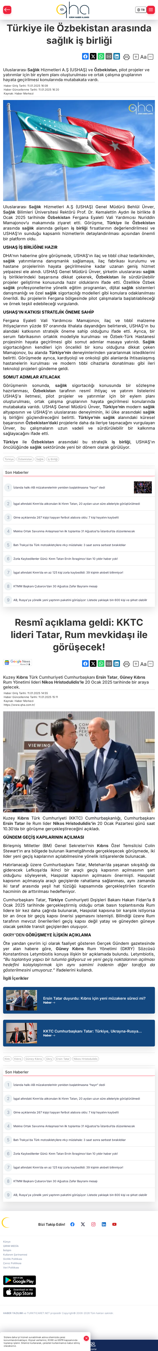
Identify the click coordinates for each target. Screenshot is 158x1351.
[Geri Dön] (7, 10)
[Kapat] (86, 1338)
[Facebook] (72, 1224)
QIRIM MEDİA (11, 1246)
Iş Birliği (53, 459)
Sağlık (33, 69)
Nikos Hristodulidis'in (74, 823)
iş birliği (79, 228)
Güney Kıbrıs (34, 1058)
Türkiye (114, 222)
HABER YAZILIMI (13, 1313)
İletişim (7, 1250)
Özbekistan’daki (42, 422)
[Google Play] (79, 1280)
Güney (127, 677)
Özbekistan (105, 69)
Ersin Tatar (106, 677)
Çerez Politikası (12, 1263)
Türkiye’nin (60, 352)
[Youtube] (114, 1224)
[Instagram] (93, 1224)
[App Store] (79, 1292)
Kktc (7, 1058)
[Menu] (151, 10)
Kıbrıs (22, 677)
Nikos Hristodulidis (86, 1058)
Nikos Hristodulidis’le (63, 682)
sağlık (28, 228)
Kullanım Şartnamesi (15, 1254)
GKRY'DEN (13, 934)
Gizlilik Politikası (12, 1258)
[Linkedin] (104, 1224)
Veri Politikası (11, 1267)
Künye (6, 1241)
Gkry (49, 1058)
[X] (83, 1224)
